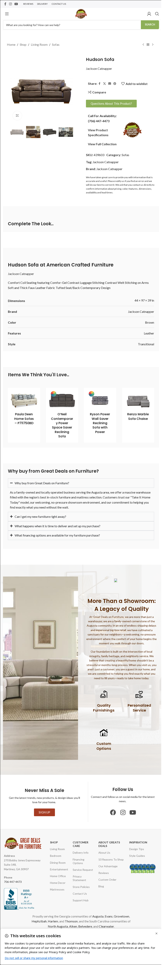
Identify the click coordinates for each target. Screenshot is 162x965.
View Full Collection (102, 144)
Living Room (39, 44)
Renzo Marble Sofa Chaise (138, 416)
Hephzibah (56, 920)
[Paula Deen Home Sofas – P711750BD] (24, 400)
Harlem (70, 920)
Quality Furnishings (102, 707)
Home (11, 44)
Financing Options (77, 860)
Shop (23, 44)
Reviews (102, 872)
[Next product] (152, 44)
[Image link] (132, 129)
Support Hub (79, 899)
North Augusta (67, 925)
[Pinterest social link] (114, 83)
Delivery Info (79, 852)
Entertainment (58, 868)
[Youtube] (131, 812)
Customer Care (79, 843)
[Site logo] (81, 13)
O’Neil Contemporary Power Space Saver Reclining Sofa (62, 425)
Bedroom (54, 855)
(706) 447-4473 (98, 121)
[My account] (149, 14)
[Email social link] (109, 83)
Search (150, 24)
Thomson (88, 920)
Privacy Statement (78, 877)
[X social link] (104, 83)
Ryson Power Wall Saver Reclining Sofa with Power (100, 423)
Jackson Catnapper (99, 68)
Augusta (104, 915)
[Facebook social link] (5, 4)
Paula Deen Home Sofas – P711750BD (24, 418)
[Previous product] (143, 44)
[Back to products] (148, 44)
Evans (115, 915)
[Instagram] (121, 812)
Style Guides (135, 855)
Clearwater (115, 925)
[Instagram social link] (10, 4)
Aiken (82, 925)
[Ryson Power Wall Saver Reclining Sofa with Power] (100, 400)
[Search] (157, 14)
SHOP (53, 841)
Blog (99, 886)
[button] (14, 91)
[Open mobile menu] (7, 14)
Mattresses (56, 889)
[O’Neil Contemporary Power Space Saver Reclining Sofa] (62, 400)
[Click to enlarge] (17, 115)
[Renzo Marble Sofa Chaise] (138, 400)
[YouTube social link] (16, 4)
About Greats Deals (107, 843)
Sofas (55, 44)
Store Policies (79, 886)
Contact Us (78, 893)
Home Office (57, 875)
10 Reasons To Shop (109, 859)
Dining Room (57, 862)
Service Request (81, 869)
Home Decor (57, 882)
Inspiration (136, 841)
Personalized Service (138, 707)
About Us (102, 852)
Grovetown (40, 920)
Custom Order (106, 879)
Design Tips (134, 848)
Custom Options (102, 745)
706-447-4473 (13, 881)
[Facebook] (111, 812)
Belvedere (94, 925)
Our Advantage (106, 865)
